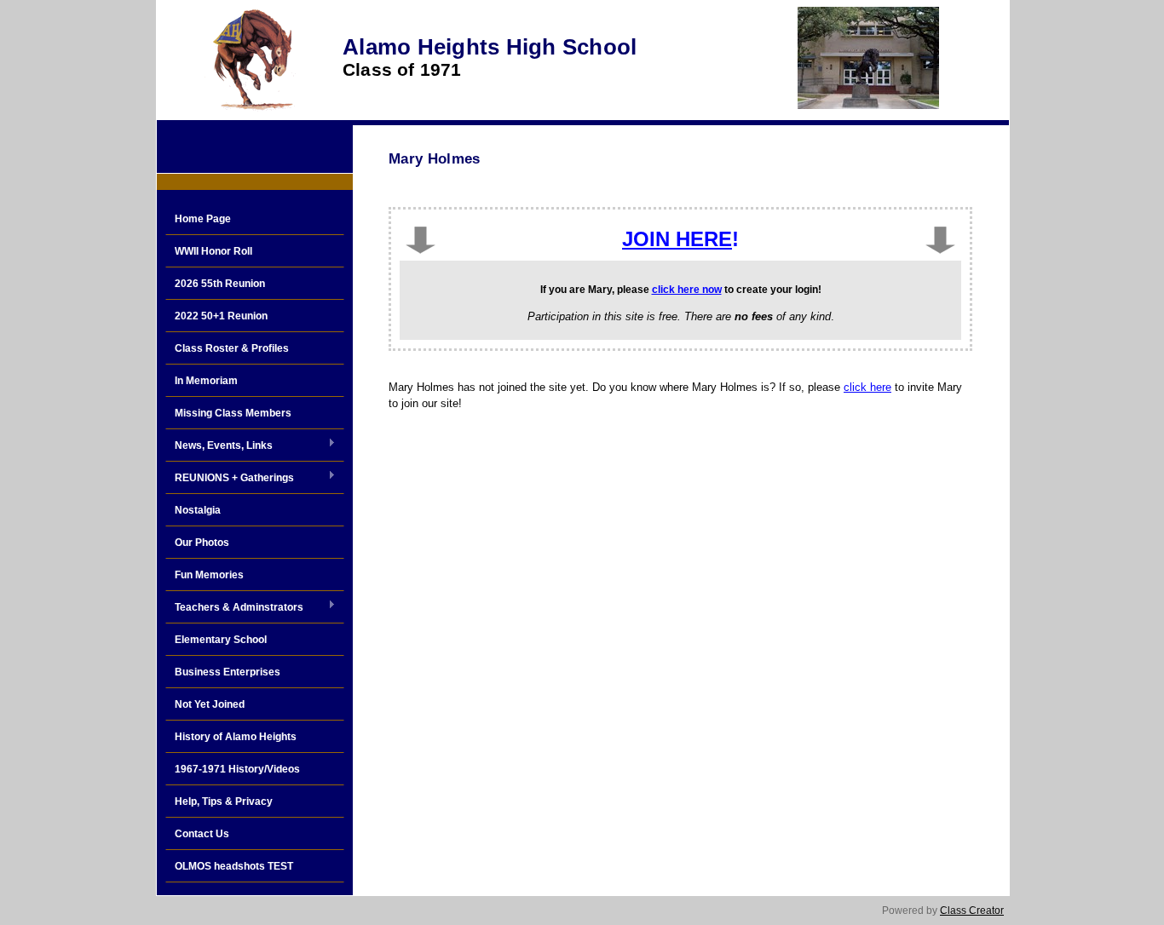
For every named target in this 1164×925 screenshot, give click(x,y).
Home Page (203, 219)
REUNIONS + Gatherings (229, 478)
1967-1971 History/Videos (237, 769)
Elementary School (221, 640)
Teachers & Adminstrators (234, 608)
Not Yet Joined (210, 704)
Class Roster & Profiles (232, 348)
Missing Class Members (233, 413)
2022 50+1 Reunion (221, 316)
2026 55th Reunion (220, 284)
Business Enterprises (227, 672)
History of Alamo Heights (236, 737)
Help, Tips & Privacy (224, 801)
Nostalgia (198, 510)
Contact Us (202, 834)
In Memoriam (206, 381)
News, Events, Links (219, 446)
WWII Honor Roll (213, 251)
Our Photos (202, 543)
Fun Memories (209, 575)
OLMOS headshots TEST (234, 866)
